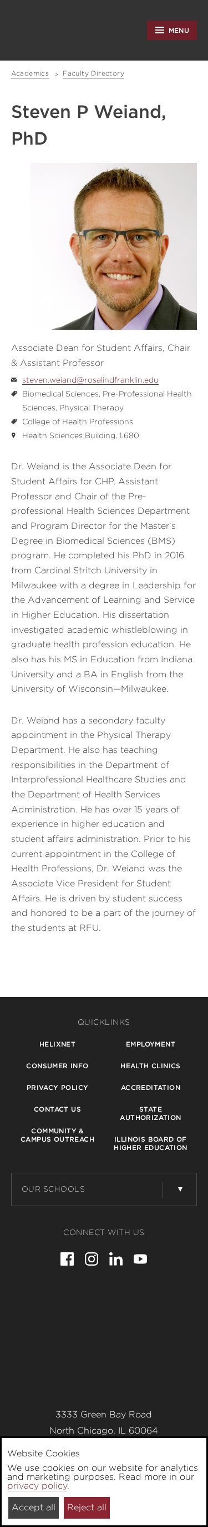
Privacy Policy (58, 1087)
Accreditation (150, 1087)
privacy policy (37, 1485)
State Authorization (150, 1113)
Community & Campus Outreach (57, 1135)
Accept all (33, 1507)
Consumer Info (57, 1066)
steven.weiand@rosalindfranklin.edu (90, 379)
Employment (150, 1044)
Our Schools (53, 1188)
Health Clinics (150, 1066)
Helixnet (57, 1044)
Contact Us (57, 1109)
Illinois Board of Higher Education (150, 1143)
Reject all (86, 1507)
